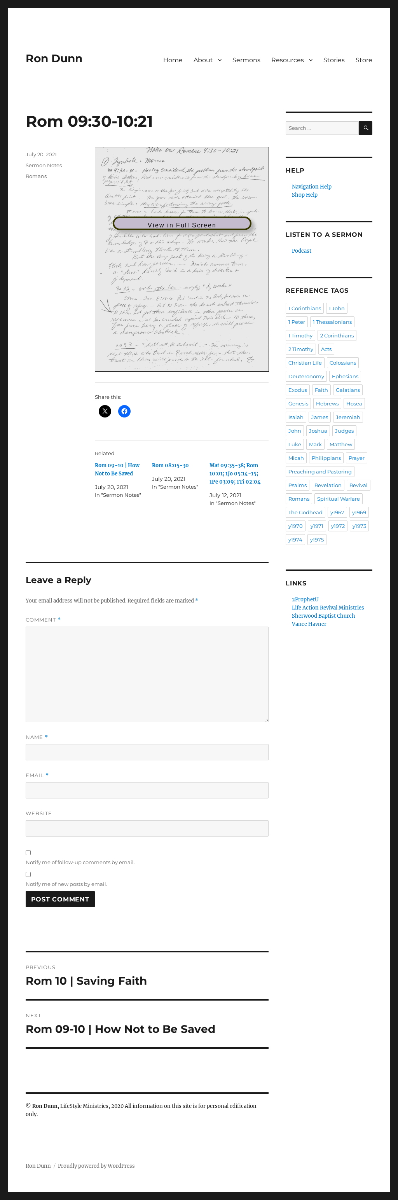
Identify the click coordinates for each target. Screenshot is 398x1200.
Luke (294, 444)
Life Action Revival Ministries (328, 607)
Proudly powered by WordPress (96, 1166)
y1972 (338, 526)
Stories (334, 60)
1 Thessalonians (332, 322)
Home (173, 60)
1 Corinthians (304, 308)
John (294, 431)
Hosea (354, 403)
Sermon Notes (44, 165)
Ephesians (345, 376)
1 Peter (296, 322)
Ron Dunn (54, 58)
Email (37, 775)
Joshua (318, 431)
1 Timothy (300, 335)
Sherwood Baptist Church (323, 616)
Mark (315, 444)
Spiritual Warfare (338, 499)
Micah (296, 458)
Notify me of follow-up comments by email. (80, 862)
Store (364, 60)
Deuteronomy (306, 376)
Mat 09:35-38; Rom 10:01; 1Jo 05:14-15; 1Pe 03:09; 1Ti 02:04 (235, 473)
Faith (321, 390)
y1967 (337, 512)
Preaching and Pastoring (320, 471)
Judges (344, 431)
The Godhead (305, 512)
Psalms (297, 485)
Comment (43, 620)
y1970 (295, 526)
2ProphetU (305, 599)
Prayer (357, 458)
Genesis (298, 403)
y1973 (359, 526)
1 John (337, 308)
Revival (358, 485)
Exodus (297, 390)
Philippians (326, 458)
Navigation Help (312, 186)
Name (37, 737)
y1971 (317, 526)
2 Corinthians (337, 335)
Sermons (246, 60)
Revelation (328, 485)
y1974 (295, 539)
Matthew (341, 444)
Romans (36, 176)
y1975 (317, 539)
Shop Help (305, 195)
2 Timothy (300, 349)
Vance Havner (309, 624)
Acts (326, 349)
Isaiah (296, 417)
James (319, 417)
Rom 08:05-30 (170, 465)
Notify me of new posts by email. (66, 884)
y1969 (359, 512)
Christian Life (305, 363)
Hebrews (327, 403)
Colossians (343, 363)
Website (39, 813)
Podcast (301, 251)
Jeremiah (348, 417)
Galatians (348, 390)
